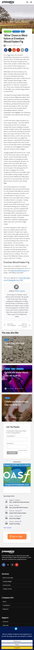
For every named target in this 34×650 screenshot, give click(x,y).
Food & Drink (8, 31)
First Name (10, 443)
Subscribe (6, 625)
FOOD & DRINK (7, 581)
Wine (22, 31)
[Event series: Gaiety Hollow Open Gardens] (20, 510)
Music (13, 368)
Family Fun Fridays (14, 524)
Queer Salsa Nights (14, 518)
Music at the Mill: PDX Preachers (18, 507)
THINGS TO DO (7, 589)
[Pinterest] (16, 565)
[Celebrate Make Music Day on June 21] (17, 378)
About (4, 601)
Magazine (6, 609)
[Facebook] (3, 565)
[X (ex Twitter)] (12, 565)
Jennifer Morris (10, 359)
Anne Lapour (9, 45)
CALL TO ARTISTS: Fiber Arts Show (19, 502)
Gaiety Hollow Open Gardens (17, 513)
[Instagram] (8, 565)
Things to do (16, 31)
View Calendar (7, 527)
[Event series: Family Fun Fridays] (20, 521)
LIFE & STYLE (7, 585)
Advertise (5, 621)
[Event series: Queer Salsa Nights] (20, 516)
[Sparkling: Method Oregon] (17, 349)
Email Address (11, 436)
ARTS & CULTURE (8, 578)
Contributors (6, 605)
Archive (7, 368)
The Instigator (10, 388)
